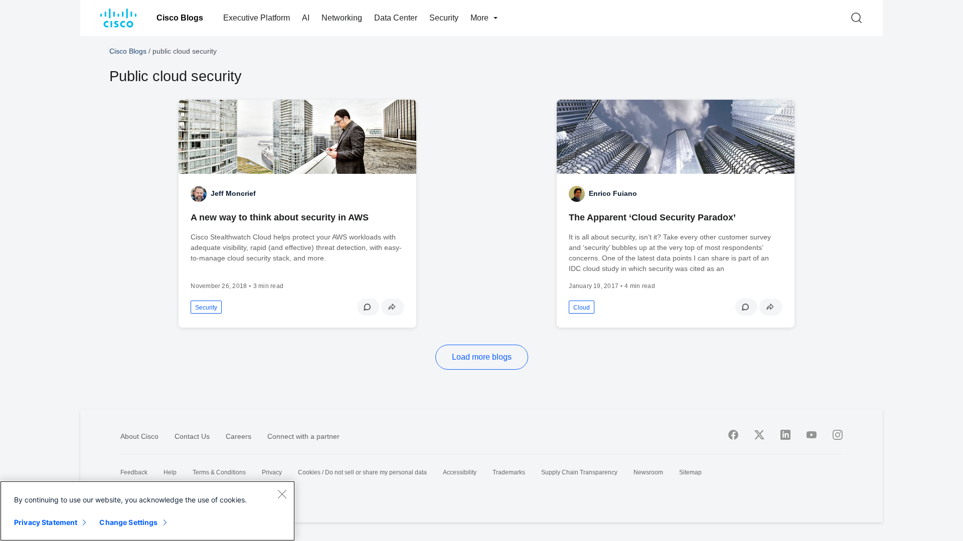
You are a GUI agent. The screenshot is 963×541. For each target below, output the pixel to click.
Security (443, 18)
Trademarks (509, 472)
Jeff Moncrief (233, 193)
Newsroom (648, 472)
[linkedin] (785, 435)
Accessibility (459, 472)
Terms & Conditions (219, 472)
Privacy (272, 472)
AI (305, 18)
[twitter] (759, 435)
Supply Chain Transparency (579, 472)
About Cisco (139, 436)
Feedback (133, 472)
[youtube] (812, 435)
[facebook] (733, 435)
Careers (238, 436)
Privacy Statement (45, 522)
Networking (342, 18)
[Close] (282, 494)
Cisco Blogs (179, 18)
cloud (581, 308)
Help (170, 472)
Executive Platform (256, 18)
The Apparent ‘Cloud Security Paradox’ (652, 217)
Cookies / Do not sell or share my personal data (362, 472)
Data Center (395, 18)
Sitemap (690, 472)
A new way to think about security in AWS (280, 217)
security (206, 308)
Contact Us (192, 436)
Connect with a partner (303, 436)
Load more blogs (482, 357)
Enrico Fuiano (613, 193)
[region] (147, 511)
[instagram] (838, 435)
